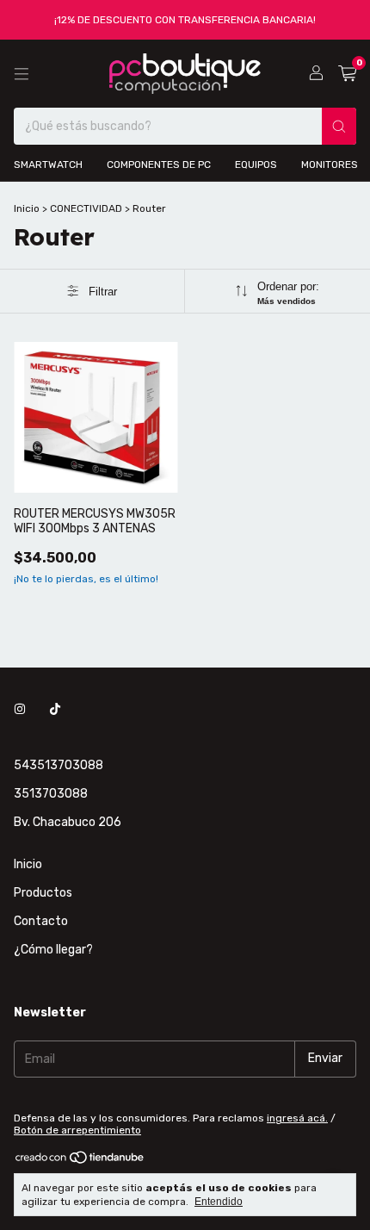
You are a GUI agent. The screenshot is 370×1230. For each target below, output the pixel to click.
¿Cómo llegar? (53, 949)
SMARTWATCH (48, 164)
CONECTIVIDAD (87, 208)
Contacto (41, 921)
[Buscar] (339, 126)
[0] (347, 74)
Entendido (218, 1202)
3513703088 (51, 793)
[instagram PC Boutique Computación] (20, 709)
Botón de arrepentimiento (77, 1130)
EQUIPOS (256, 164)
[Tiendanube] (80, 1161)
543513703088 (58, 765)
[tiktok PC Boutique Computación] (55, 709)
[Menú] (21, 74)
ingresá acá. (297, 1118)
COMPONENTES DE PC (159, 164)
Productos (43, 892)
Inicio (27, 208)
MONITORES (329, 164)
